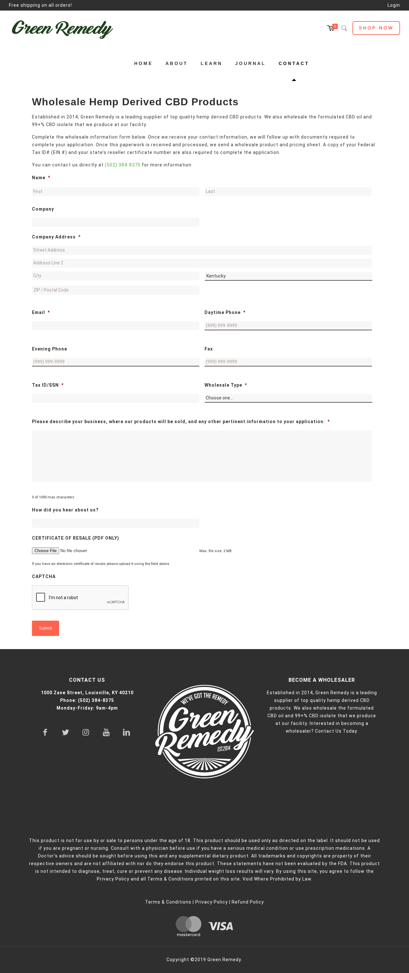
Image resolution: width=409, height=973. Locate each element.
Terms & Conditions (168, 902)
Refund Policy (248, 902)
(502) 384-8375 (123, 164)
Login (394, 5)
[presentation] (80, 597)
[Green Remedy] (65, 28)
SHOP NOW (376, 27)
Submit (45, 628)
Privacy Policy (211, 902)
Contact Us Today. (336, 731)
